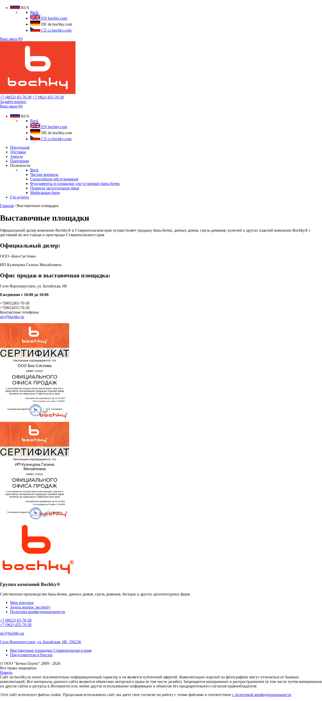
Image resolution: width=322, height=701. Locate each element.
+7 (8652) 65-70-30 (15, 97)
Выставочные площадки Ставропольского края (50, 650)
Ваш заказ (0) (11, 39)
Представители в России (31, 655)
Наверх (6, 672)
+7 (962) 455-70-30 (48, 97)
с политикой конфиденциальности (261, 694)
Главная (7, 206)
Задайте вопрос (13, 101)
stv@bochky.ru (12, 317)
